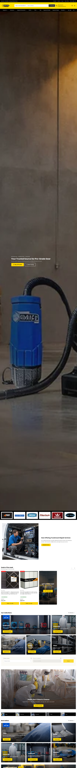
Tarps (66, 714)
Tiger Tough (3, 590)
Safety (6, 714)
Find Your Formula (38, 705)
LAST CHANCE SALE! (48, 584)
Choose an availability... (37, 658)
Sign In (62, 1)
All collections (70, 612)
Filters (51, 714)
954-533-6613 (60, 5)
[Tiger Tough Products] (7, 515)
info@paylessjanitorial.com (62, 6)
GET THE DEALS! (48, 591)
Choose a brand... (6, 658)
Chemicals (22, 714)
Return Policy (67, 1)
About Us (59, 1)
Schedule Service (46, 545)
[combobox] (41, 5)
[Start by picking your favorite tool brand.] (31, 658)
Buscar (68, 661)
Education (54, 1)
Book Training (31, 264)
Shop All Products (18, 264)
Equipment (37, 714)
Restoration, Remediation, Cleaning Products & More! (9, 1)
